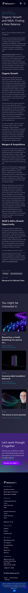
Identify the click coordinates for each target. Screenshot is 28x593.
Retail (5, 507)
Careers (6, 547)
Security (6, 552)
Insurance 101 (8, 533)
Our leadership (8, 545)
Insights (6, 528)
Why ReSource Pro (9, 540)
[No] (25, 587)
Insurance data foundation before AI (13, 377)
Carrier (5, 503)
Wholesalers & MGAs (10, 494)
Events (6, 531)
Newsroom (7, 550)
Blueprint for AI (8, 522)
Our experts (7, 542)
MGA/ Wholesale (8, 505)
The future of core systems (14, 415)
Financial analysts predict (8, 54)
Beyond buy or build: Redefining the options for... (12, 340)
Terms (6, 578)
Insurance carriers (9, 489)
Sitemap (7, 579)
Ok (14, 590)
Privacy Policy (13, 578)
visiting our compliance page (9, 261)
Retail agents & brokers (11, 492)
